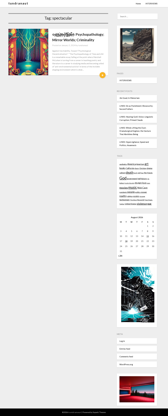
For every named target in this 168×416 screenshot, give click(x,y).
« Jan (120, 255)
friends (150, 173)
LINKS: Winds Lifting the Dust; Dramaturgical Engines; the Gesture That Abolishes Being (135, 131)
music (132, 187)
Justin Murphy (129, 183)
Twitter (121, 204)
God (123, 178)
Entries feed (124, 349)
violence (142, 203)
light (140, 183)
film (145, 173)
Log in (122, 341)
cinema (149, 168)
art (146, 164)
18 (126, 241)
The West (133, 200)
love (144, 182)
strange (142, 196)
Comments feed (126, 356)
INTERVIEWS (151, 3)
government (132, 179)
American (140, 164)
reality (123, 196)
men (148, 183)
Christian (142, 168)
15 (147, 236)
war (149, 203)
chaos (136, 168)
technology (124, 199)
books (122, 168)
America (131, 164)
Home (138, 3)
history (144, 179)
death (129, 172)
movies (123, 187)
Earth (135, 173)
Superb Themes (99, 412)
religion (130, 196)
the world (140, 200)
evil (139, 173)
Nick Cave (142, 187)
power (144, 192)
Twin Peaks (149, 200)
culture (122, 173)
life (136, 183)
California (130, 168)
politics (138, 192)
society (136, 196)
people (131, 192)
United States (130, 204)
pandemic (123, 192)
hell (139, 179)
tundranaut (83, 45)
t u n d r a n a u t (18, 3)
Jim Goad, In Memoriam (129, 98)
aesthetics (123, 164)
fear (142, 173)
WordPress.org (126, 364)
